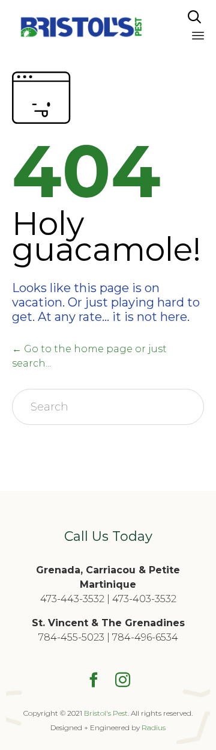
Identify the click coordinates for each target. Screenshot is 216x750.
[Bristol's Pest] (81, 27)
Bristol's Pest (106, 713)
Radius (154, 727)
